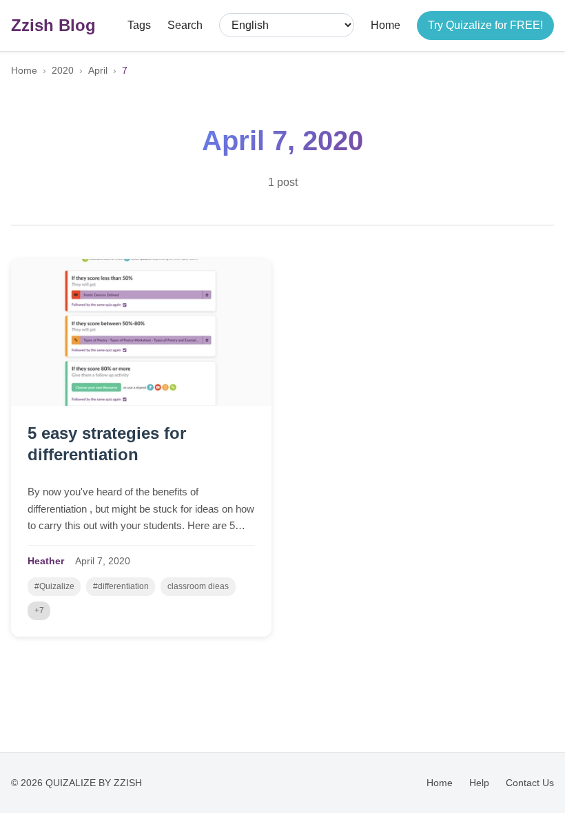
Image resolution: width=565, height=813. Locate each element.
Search (185, 25)
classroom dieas (198, 586)
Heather (46, 561)
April (97, 70)
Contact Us (530, 782)
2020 (63, 70)
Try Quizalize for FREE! (485, 25)
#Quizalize (54, 586)
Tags (139, 25)
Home (385, 25)
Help (479, 782)
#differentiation (121, 586)
